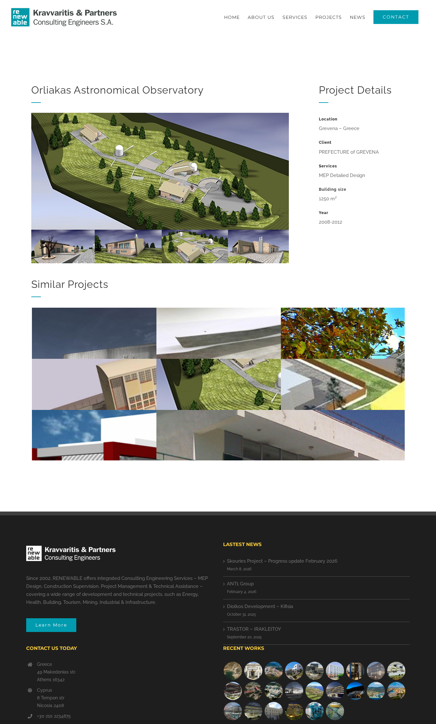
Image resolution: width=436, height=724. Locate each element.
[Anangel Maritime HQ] (334, 691)
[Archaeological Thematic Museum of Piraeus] (294, 691)
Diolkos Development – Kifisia (260, 606)
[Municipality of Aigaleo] (314, 671)
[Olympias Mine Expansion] (355, 691)
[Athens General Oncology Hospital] (273, 691)
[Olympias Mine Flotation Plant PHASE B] (314, 711)
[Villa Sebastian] (294, 671)
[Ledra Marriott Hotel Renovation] (294, 711)
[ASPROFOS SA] (334, 671)
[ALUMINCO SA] (232, 691)
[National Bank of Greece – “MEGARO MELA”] (273, 711)
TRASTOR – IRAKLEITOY (254, 629)
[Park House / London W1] (232, 711)
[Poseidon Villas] (232, 671)
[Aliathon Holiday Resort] (396, 691)
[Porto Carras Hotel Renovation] (375, 691)
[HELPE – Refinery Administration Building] (396, 671)
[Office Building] (253, 711)
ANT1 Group (240, 584)
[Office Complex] (375, 671)
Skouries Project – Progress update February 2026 (282, 561)
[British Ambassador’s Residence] (253, 671)
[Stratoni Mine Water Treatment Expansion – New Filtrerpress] (334, 711)
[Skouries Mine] (273, 671)
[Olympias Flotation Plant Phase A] (253, 691)
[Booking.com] (355, 671)
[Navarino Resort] (314, 691)
